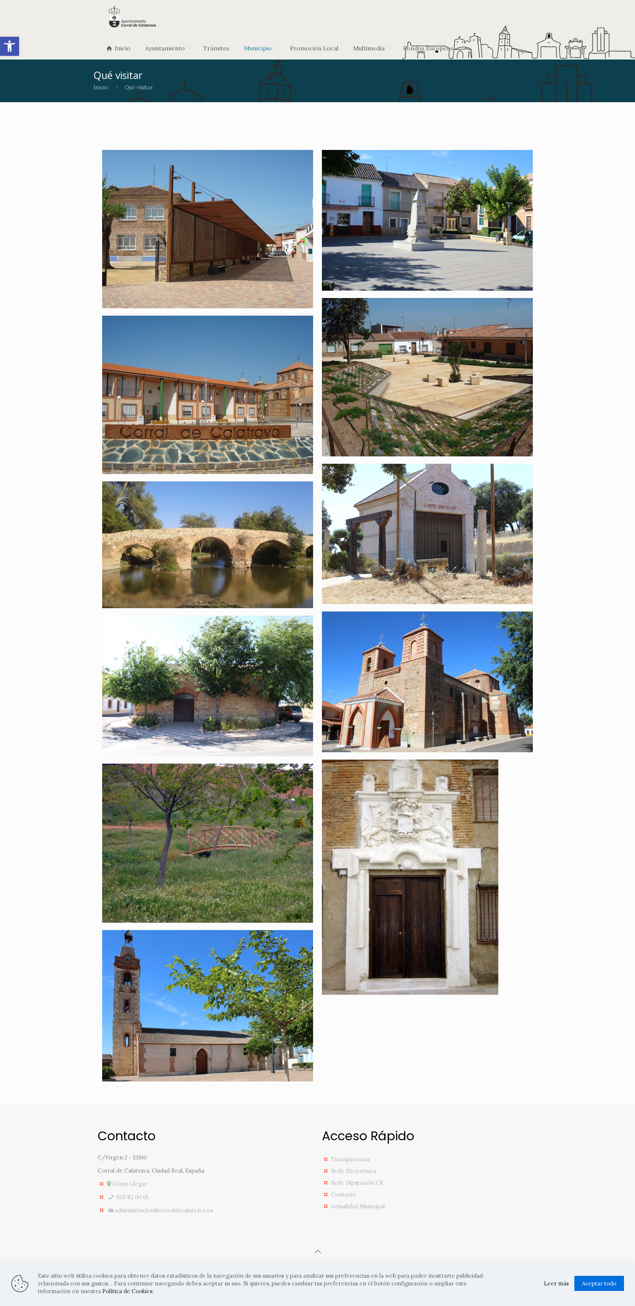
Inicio (100, 87)
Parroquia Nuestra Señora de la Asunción (203, 964)
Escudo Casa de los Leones (427, 787)
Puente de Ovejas (177, 509)
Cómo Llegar (129, 1183)
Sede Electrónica (353, 1170)
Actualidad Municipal (358, 1206)
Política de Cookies (127, 1291)
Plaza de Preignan (179, 343)
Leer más (556, 1283)
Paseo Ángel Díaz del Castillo (188, 184)
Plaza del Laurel (391, 325)
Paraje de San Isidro (185, 791)
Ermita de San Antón (186, 643)
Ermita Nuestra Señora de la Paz (422, 645)
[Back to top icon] (317, 1251)
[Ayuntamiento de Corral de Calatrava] (132, 16)
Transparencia (350, 1159)
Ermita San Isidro (395, 491)
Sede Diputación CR (357, 1182)
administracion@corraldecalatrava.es (164, 1210)
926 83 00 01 (131, 1197)
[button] (9, 46)
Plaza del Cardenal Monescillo (402, 184)
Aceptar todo (599, 1283)
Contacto (343, 1194)
